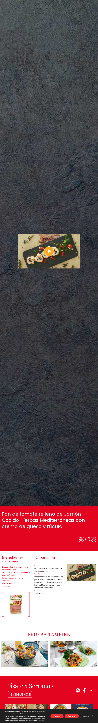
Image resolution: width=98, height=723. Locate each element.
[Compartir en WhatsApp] (81, 540)
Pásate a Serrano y (30, 686)
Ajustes (86, 716)
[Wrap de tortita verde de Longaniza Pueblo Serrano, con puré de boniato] (73, 654)
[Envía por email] (94, 540)
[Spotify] (78, 690)
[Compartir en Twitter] (90, 540)
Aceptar (57, 716)
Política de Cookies (36, 720)
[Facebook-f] (84, 690)
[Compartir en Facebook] (85, 540)
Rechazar (71, 716)
